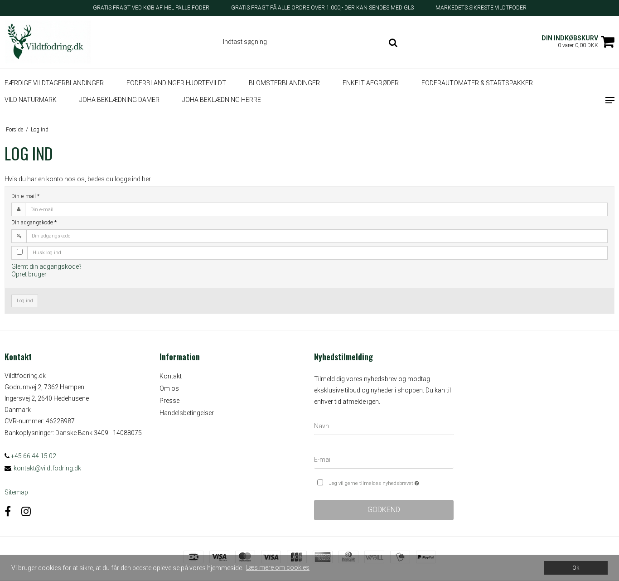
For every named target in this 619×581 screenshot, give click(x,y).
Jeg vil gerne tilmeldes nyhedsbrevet (391, 481)
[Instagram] (26, 511)
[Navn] (384, 427)
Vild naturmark (31, 100)
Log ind (25, 301)
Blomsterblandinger (284, 83)
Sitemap (16, 492)
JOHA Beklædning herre (221, 100)
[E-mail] (384, 461)
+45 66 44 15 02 (33, 456)
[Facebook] (8, 511)
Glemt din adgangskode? (46, 266)
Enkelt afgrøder (371, 83)
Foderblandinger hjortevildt (176, 83)
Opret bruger (29, 274)
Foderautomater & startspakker (477, 83)
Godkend (384, 509)
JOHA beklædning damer (119, 100)
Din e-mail (25, 196)
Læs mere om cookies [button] (278, 567)
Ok (575, 567)
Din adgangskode (34, 222)
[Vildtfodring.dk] (52, 41)
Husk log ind (47, 253)
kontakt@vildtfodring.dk (47, 468)
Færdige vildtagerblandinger (54, 83)
